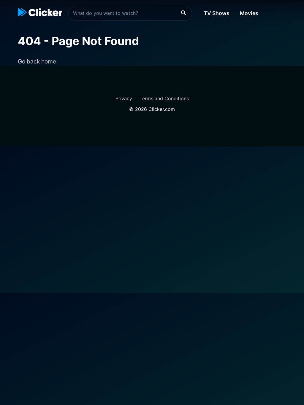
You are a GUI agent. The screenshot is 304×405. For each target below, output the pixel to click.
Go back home (37, 61)
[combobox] (130, 13)
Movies (249, 13)
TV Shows (216, 13)
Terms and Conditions (164, 98)
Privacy (123, 98)
